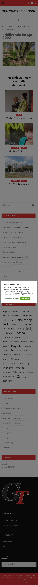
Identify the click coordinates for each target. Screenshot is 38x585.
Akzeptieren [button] (25, 298)
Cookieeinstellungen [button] (11, 299)
